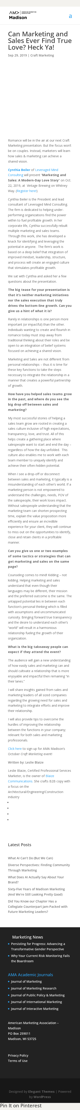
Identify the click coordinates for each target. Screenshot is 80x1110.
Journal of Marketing (26, 981)
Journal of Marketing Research (33, 988)
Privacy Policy (18, 1055)
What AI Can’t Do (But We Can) (30, 858)
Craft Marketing (42, 55)
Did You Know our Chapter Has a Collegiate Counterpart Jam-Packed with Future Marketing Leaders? (38, 906)
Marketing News (27, 937)
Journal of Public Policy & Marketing (38, 995)
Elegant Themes (41, 1091)
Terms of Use (18, 1061)
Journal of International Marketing (36, 1002)
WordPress (42, 1097)
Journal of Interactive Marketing (34, 1009)
